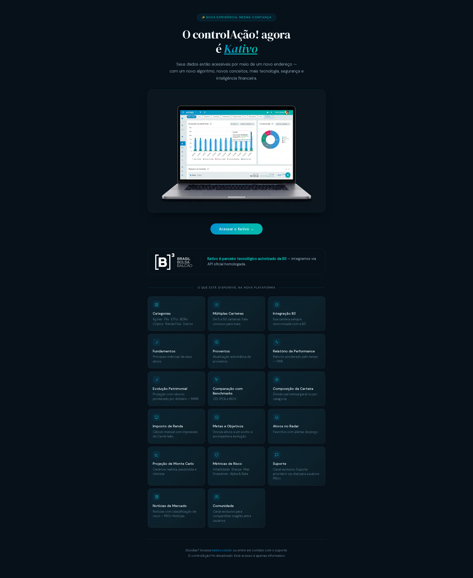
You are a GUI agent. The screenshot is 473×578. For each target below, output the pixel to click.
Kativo (240, 48)
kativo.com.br (222, 550)
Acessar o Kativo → (236, 229)
